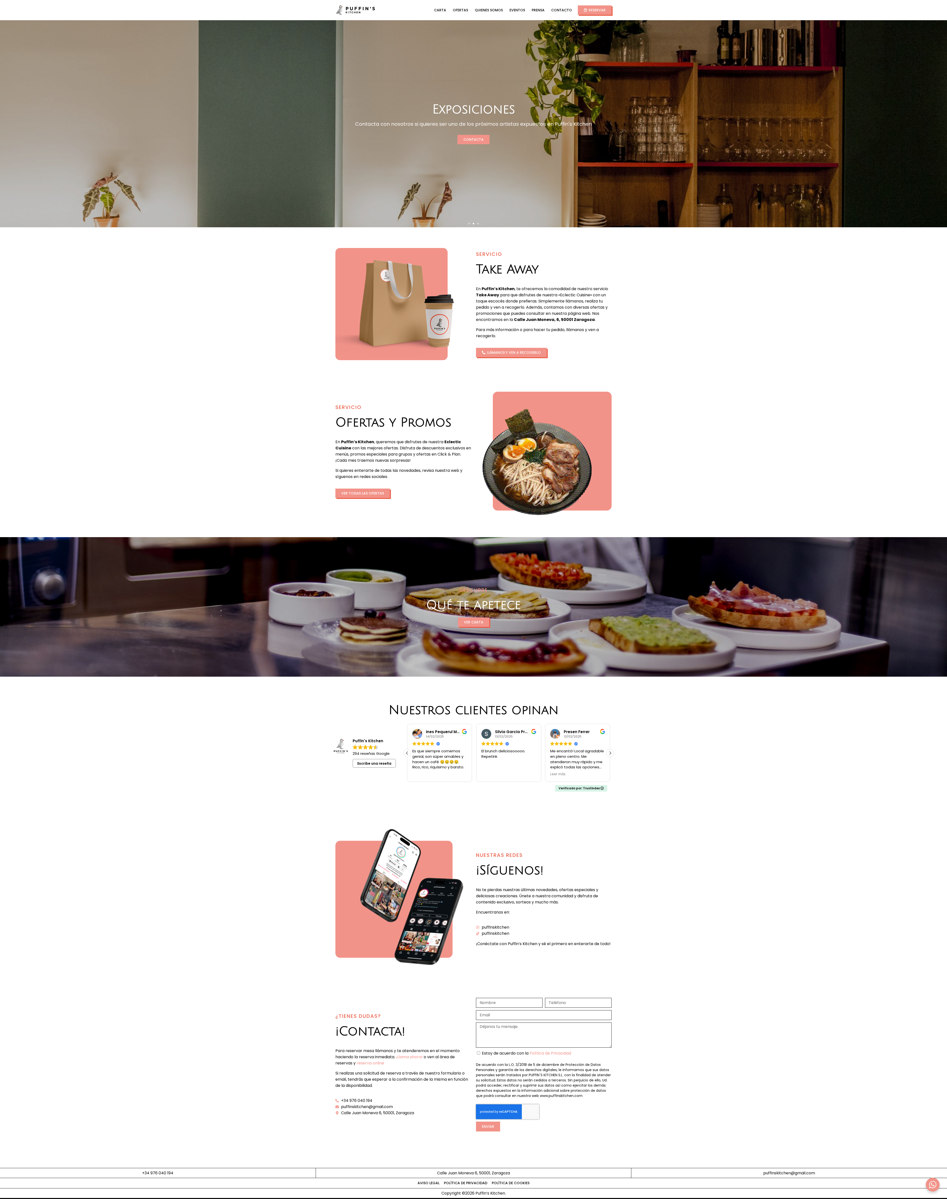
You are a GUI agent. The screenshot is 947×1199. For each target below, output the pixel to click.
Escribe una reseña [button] (374, 763)
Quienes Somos (489, 10)
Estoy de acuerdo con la (526, 1053)
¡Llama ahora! (409, 1057)
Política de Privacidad (550, 1053)
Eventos (517, 10)
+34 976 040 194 (157, 1173)
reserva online (370, 1063)
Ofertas (460, 10)
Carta (440, 10)
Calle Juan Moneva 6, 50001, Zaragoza (473, 1173)
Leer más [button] (420, 774)
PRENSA (538, 10)
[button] (469, 223)
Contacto (561, 10)
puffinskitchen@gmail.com (789, 1173)
